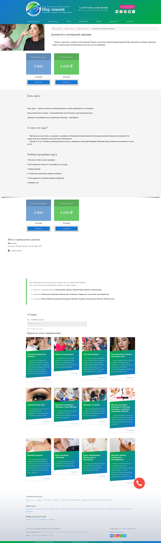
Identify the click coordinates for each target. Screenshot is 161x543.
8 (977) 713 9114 (86, 8)
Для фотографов (65, 509)
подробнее (46, 379)
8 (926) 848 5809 (101, 8)
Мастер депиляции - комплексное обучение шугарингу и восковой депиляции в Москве (120, 408)
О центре (35, 519)
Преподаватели (43, 519)
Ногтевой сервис (95, 509)
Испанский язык (40, 509)
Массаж (103, 509)
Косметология (118, 509)
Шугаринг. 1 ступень (91, 405)
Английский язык (30, 509)
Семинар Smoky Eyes (36, 405)
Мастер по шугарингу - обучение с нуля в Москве (65, 406)
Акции (98, 21)
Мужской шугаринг (35, 455)
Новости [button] (113, 21)
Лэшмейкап (110, 509)
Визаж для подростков (64, 354)
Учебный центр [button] (33, 21)
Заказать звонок (127, 7)
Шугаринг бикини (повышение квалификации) (118, 457)
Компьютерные (75, 509)
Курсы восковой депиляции (62, 456)
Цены (69, 21)
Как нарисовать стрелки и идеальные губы (121, 355)
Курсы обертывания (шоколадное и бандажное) (91, 457)
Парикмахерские (127, 509)
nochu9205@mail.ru (119, 532)
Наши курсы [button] (52, 21)
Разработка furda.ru (117, 542)
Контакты (130, 21)
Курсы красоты (85, 509)
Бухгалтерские (50, 509)
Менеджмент (29, 511)
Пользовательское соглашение (80, 542)
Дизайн (57, 509)
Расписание (83, 21)
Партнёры (51, 519)
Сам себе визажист (91, 354)
